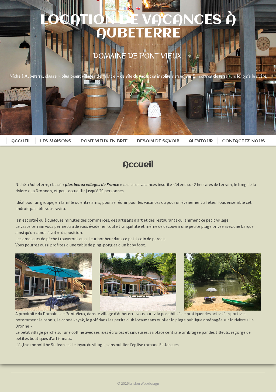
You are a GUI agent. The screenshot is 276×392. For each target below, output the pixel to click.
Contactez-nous (243, 141)
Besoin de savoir (158, 141)
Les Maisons (55, 141)
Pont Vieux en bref (104, 141)
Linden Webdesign (144, 383)
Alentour (201, 141)
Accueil (21, 141)
